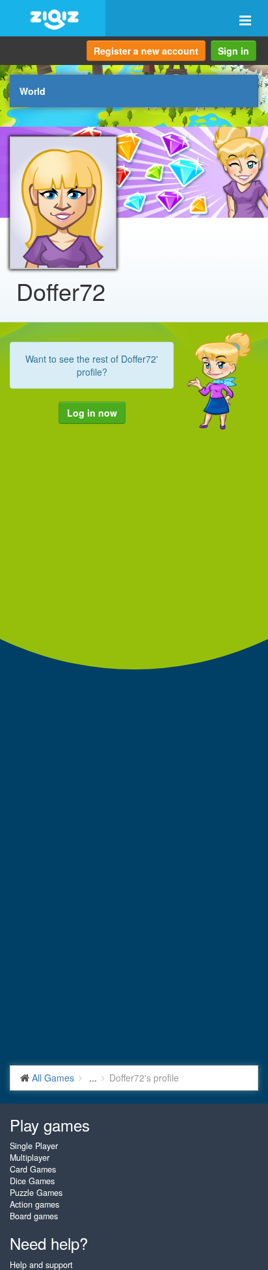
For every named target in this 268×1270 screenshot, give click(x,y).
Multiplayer (29, 1157)
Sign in (233, 50)
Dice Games (32, 1181)
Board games (34, 1216)
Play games (50, 1124)
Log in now (92, 412)
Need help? (49, 1243)
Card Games (33, 1169)
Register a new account (146, 50)
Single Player (34, 1146)
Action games (34, 1204)
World (33, 90)
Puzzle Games (36, 1193)
